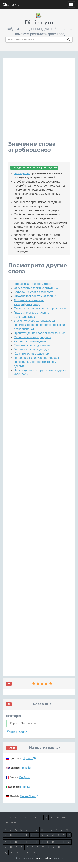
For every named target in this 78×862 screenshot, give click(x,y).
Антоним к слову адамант (31, 341)
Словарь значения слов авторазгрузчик (40, 308)
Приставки (61, 817)
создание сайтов (42, 857)
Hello (24, 767)
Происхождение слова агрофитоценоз (39, 333)
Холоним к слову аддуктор (31, 353)
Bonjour (24, 777)
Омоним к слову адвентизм (32, 345)
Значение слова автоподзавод (34, 320)
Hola (23, 786)
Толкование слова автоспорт (33, 292)
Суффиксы (10, 822)
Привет (28, 758)
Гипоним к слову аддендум (31, 349)
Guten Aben (28, 796)
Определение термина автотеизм (36, 287)
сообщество (22, 173)
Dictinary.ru (11, 4)
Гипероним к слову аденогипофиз (36, 357)
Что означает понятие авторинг (35, 296)
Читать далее (18, 731)
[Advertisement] (39, 102)
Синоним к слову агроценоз (32, 337)
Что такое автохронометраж (32, 283)
